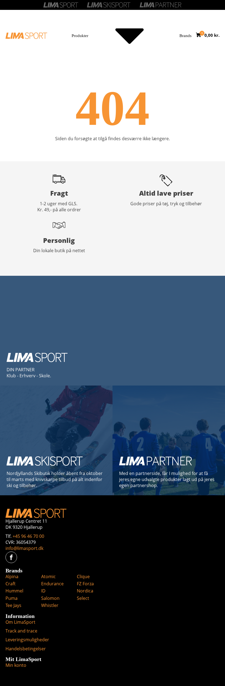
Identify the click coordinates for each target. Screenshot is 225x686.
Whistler (49, 605)
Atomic (48, 576)
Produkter (80, 35)
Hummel (14, 591)
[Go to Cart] (200, 35)
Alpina (11, 576)
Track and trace (21, 631)
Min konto (15, 665)
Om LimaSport (20, 622)
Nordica (85, 591)
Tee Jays (13, 605)
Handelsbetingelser (25, 649)
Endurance (52, 584)
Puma (11, 598)
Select (83, 598)
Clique (83, 576)
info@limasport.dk (24, 548)
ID (43, 591)
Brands (185, 35)
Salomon (50, 598)
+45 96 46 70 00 (28, 536)
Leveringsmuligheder (27, 640)
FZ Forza (85, 584)
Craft (10, 584)
